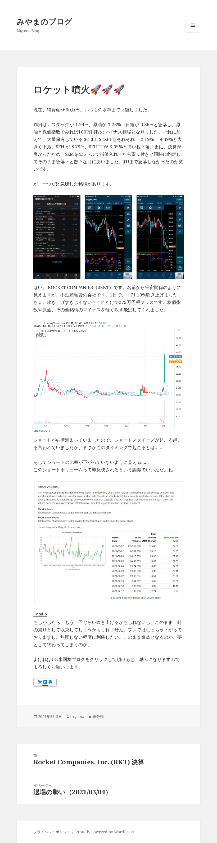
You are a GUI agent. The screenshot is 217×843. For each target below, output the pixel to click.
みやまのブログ (44, 21)
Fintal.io (40, 613)
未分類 (98, 716)
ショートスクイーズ (134, 440)
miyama (77, 716)
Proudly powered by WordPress (104, 831)
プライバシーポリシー (51, 831)
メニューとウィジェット (192, 32)
